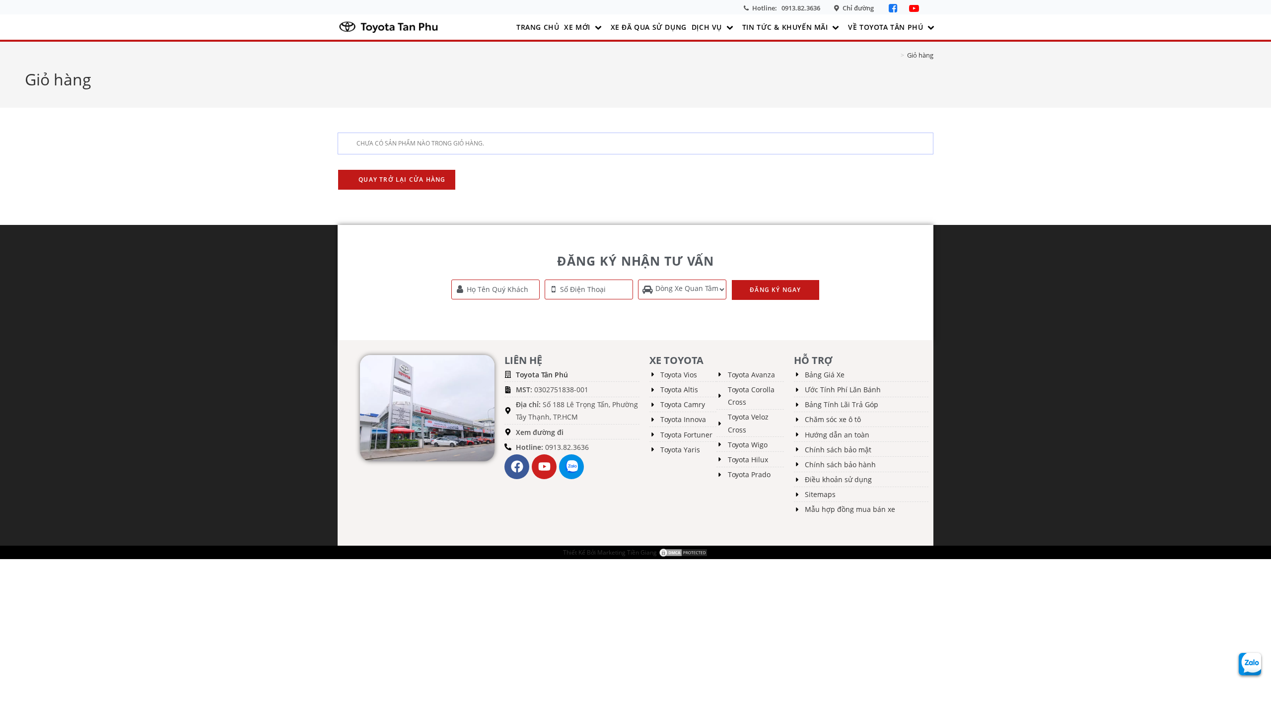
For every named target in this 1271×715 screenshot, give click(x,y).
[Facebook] (894, 8)
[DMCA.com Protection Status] (683, 552)
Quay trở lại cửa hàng (400, 179)
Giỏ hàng (920, 55)
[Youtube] (544, 466)
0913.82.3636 (800, 7)
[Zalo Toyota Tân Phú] (571, 466)
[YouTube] (914, 8)
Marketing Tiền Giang (627, 552)
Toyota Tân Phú (542, 374)
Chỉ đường (858, 7)
